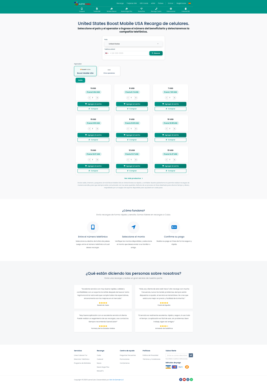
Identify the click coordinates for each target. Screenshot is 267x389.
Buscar (157, 53)
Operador (78, 64)
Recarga (120, 3)
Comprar (94, 109)
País (105, 40)
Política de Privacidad (150, 355)
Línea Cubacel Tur (80, 355)
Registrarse (181, 3)
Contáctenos (125, 363)
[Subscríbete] (191, 355)
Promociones (124, 359)
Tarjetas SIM (132, 3)
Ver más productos (132, 178)
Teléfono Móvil (109, 49)
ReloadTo (100, 371)
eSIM (153, 3)
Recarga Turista (156, 11)
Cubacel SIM (186, 11)
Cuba (99, 355)
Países (160, 3)
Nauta (99, 363)
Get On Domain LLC (116, 380)
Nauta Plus (141, 11)
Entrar (170, 3)
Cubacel (82, 11)
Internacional (171, 11)
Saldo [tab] (80, 80)
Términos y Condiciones (151, 359)
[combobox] (133, 43)
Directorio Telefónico (81, 359)
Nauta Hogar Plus (126, 11)
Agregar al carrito (95, 104)
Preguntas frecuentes (128, 355)
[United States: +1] (107, 53)
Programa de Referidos (82, 363)
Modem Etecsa (111, 11)
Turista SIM (96, 11)
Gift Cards (144, 3)
